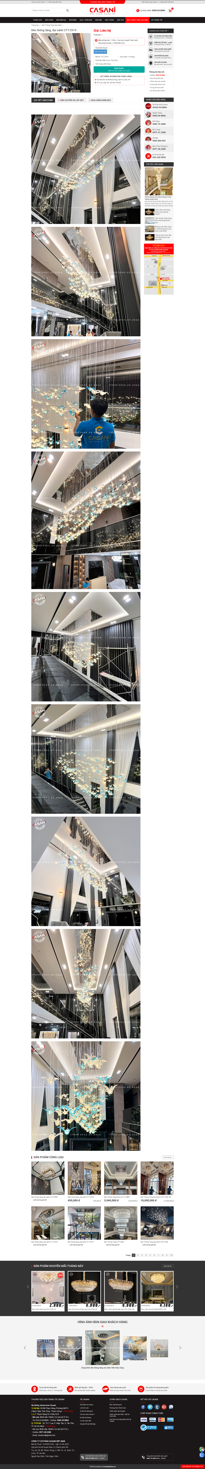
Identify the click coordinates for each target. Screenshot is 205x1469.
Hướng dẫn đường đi (167, 2)
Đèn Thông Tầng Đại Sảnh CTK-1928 (154, 1242)
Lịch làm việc (84, 1408)
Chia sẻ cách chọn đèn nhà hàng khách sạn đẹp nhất (163, 237)
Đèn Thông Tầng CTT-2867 (114, 1242)
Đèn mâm (73, 20)
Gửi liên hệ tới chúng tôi (192, 1466)
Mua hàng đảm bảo (55, 2)
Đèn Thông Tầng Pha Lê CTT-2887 (117, 1197)
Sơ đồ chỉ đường (85, 1417)
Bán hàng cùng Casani (149, 2)
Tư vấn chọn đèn (85, 1421)
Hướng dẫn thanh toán (157, 84)
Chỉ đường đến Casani (157, 91)
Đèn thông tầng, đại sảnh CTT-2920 (44, 1197)
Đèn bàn (98, 20)
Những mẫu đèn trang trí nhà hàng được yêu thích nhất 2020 (163, 229)
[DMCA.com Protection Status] (169, 1427)
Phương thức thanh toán (118, 1408)
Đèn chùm (49, 20)
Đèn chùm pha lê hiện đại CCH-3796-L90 (120, 1309)
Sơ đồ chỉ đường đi (86, 1411)
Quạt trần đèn (86, 20)
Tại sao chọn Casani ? (38, 2)
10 (171, 1255)
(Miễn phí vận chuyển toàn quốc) (119, 69)
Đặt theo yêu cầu (100, 51)
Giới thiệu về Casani (86, 1405)
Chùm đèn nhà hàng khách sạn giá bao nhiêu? (162, 212)
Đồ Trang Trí (156, 20)
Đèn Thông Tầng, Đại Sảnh (137, 20)
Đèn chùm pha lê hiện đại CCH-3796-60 (82, 1309)
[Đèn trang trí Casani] (102, 10)
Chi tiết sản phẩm (43, 100)
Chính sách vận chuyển (157, 81)
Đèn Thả (120, 20)
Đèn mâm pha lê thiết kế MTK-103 (153, 1309)
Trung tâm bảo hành (157, 87)
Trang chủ (37, 20)
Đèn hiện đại (61, 20)
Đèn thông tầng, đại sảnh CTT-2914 (81, 1197)
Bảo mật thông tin (116, 1405)
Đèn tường (109, 20)
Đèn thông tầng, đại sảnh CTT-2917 (81, 1242)
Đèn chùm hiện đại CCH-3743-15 (44, 1309)
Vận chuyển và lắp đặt (72, 100)
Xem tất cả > (168, 1157)
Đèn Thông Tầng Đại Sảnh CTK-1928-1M (156, 1197)
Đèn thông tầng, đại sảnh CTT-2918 (44, 1242)
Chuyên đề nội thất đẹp (88, 1424)
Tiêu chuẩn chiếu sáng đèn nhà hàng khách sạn (163, 220)
